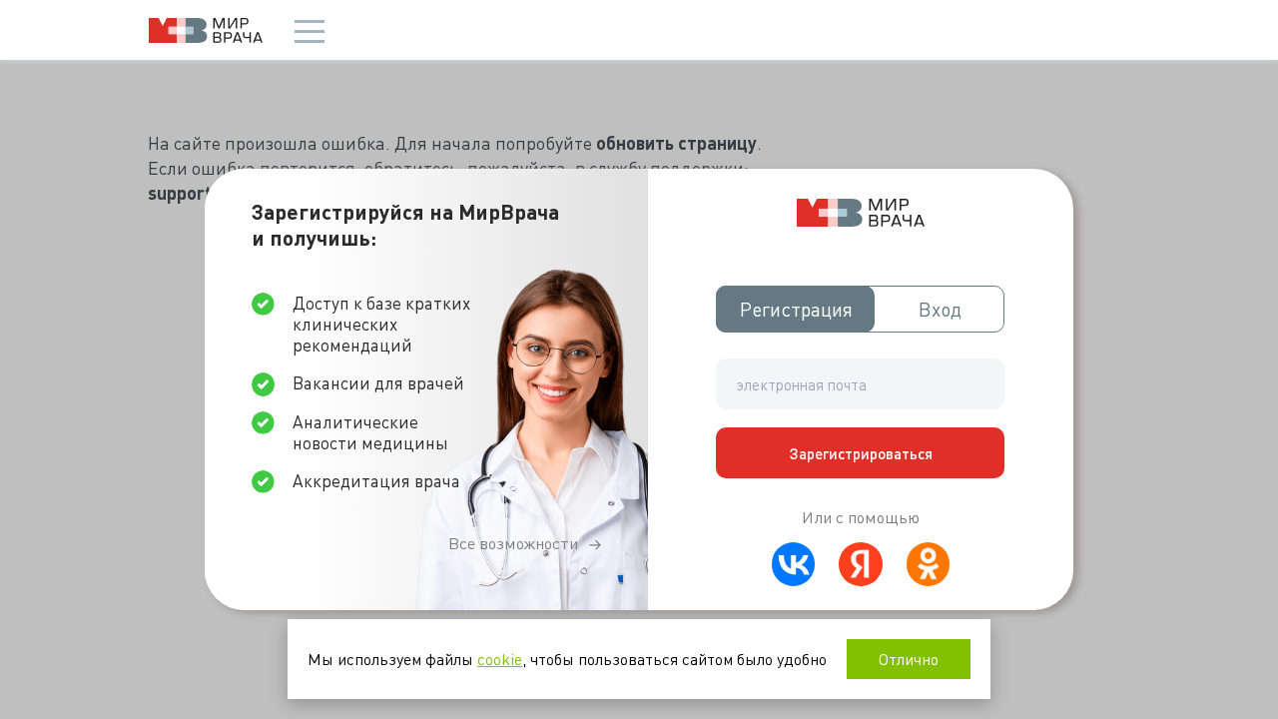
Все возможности (513, 543)
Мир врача (206, 30)
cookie (499, 658)
